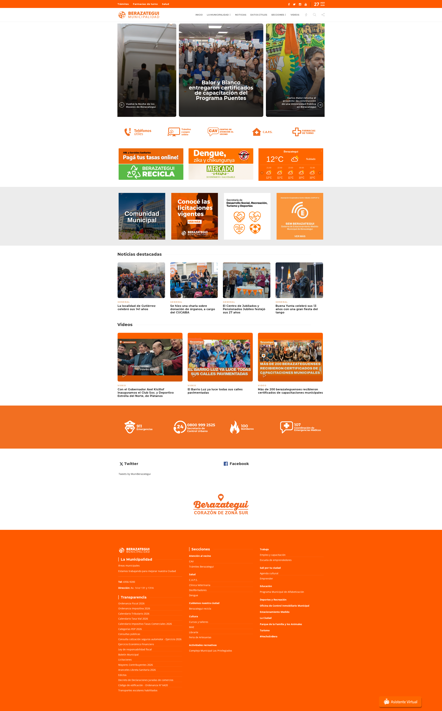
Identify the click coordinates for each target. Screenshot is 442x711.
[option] (134, 70)
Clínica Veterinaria (199, 585)
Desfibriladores (198, 590)
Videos (295, 14)
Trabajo (264, 549)
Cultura (193, 616)
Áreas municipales (129, 565)
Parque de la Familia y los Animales (281, 624)
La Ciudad (266, 618)
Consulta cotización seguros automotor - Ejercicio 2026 (149, 639)
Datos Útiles (258, 14)
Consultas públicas (129, 634)
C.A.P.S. (193, 580)
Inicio (199, 14)
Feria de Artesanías (200, 637)
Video (122, 385)
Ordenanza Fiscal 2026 (131, 603)
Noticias (240, 14)
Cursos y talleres (198, 622)
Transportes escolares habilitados (137, 690)
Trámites (123, 4)
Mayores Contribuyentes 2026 (135, 664)
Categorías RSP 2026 (130, 629)
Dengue (193, 595)
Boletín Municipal (128, 654)
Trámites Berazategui (201, 566)
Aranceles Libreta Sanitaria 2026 (137, 669)
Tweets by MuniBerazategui (135, 474)
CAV (191, 561)
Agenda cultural (269, 573)
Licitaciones (125, 659)
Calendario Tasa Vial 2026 (133, 618)
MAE (191, 627)
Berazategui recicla (200, 608)
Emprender (266, 578)
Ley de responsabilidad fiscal (135, 649)
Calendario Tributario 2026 (133, 613)
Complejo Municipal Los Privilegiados (210, 650)
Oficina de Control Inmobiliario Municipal (284, 605)
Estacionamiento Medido (275, 612)
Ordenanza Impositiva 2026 (134, 608)
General (124, 302)
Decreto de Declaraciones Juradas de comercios (145, 680)
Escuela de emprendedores (276, 560)
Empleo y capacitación (273, 554)
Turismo (265, 630)
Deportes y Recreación (273, 599)
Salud (165, 4)
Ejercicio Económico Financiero (136, 644)
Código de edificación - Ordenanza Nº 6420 (143, 685)
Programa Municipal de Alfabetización (282, 591)
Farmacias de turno (145, 4)
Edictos (122, 675)
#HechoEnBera (268, 636)
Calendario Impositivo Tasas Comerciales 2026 (145, 623)
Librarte (193, 632)
